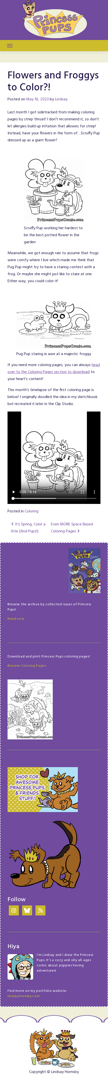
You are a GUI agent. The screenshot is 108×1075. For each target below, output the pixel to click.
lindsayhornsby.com (24, 996)
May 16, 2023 (37, 99)
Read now (16, 619)
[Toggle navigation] (10, 45)
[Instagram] (14, 911)
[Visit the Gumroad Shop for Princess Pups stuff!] (43, 790)
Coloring (31, 511)
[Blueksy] (27, 911)
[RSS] (40, 911)
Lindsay (61, 99)
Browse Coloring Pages (27, 666)
